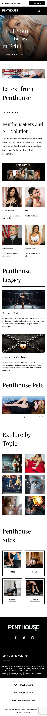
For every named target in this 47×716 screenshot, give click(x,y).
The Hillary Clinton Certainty (10, 254)
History (5, 674)
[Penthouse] (10, 10)
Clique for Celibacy (14, 357)
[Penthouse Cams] (23, 692)
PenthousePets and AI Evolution (22, 127)
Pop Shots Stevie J (32, 216)
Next (35, 417)
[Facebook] (15, 637)
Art (26, 210)
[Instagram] (32, 637)
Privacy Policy (16, 674)
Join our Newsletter (15, 655)
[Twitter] (24, 637)
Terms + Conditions (33, 674)
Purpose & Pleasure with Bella (10, 217)
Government (8, 248)
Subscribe (37, 3)
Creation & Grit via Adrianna (32, 254)
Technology (10, 112)
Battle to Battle (11, 313)
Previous (25, 417)
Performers (8, 210)
